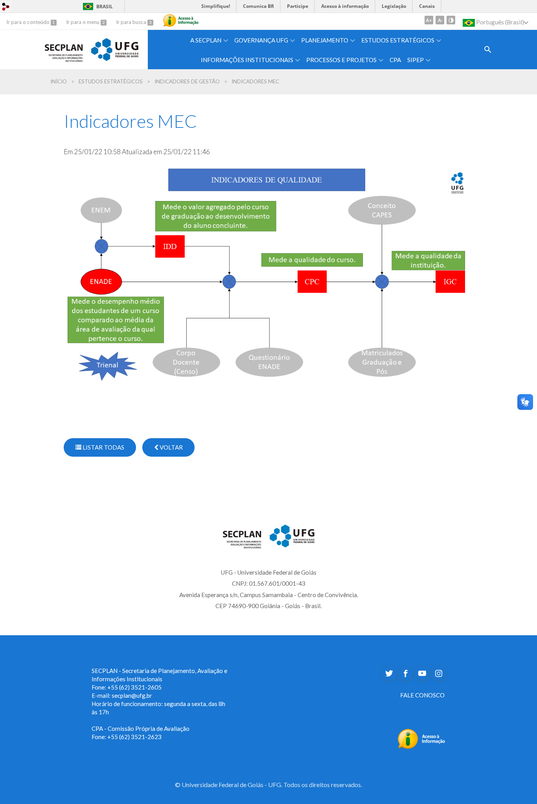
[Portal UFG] (114, 48)
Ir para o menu (83, 22)
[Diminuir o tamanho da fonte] (440, 20)
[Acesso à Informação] (181, 20)
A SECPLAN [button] (205, 40)
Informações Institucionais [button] (247, 59)
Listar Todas (102, 447)
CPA (395, 59)
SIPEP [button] (415, 59)
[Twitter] (389, 673)
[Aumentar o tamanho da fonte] (429, 20)
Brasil (96, 6)
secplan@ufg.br (132, 695)
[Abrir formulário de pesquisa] (488, 49)
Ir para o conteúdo (28, 22)
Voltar (170, 447)
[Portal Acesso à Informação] (421, 737)
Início (58, 81)
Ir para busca (131, 22)
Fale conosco (422, 695)
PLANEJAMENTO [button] (324, 40)
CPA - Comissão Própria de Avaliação (140, 728)
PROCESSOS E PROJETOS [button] (341, 59)
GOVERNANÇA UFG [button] (261, 40)
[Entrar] (6, 6)
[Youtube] (422, 673)
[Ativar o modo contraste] (451, 20)
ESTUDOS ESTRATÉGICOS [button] (397, 40)
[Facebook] (405, 673)
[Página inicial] (63, 48)
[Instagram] (438, 673)
